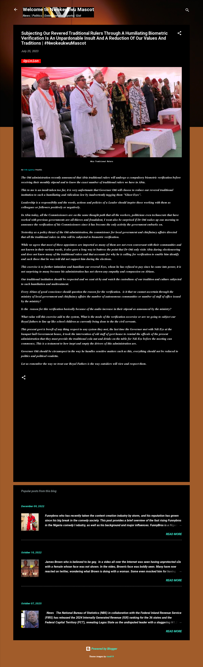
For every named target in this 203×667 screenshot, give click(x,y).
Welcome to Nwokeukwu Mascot (58, 9)
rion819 (110, 656)
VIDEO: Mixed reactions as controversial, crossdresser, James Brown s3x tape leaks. (90, 546)
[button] (179, 34)
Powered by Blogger (104, 649)
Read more (174, 534)
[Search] (187, 11)
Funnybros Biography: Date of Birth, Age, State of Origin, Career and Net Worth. (86, 500)
